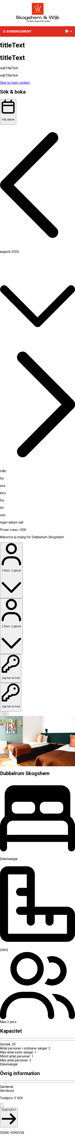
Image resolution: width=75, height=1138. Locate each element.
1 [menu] (67, 31)
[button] (37, 185)
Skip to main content (15, 83)
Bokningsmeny (18, 31)
